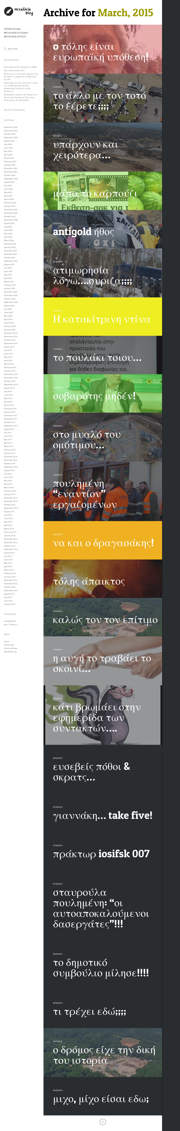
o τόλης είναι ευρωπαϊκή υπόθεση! (101, 51)
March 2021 (9, 281)
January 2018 (9, 412)
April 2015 (8, 525)
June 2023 (8, 189)
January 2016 (9, 494)
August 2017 (9, 429)
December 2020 (10, 292)
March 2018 (9, 405)
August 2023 (9, 182)
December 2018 (10, 374)
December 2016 (10, 456)
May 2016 (8, 480)
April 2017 (8, 442)
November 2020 (10, 295)
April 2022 (8, 237)
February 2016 (10, 491)
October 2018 (9, 381)
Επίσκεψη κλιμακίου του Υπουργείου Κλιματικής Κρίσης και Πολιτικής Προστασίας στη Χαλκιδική (20, 97)
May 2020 (8, 316)
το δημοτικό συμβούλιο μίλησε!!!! (101, 967)
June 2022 (8, 230)
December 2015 (10, 497)
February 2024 (10, 161)
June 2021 (8, 271)
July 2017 (8, 432)
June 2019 (8, 353)
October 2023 (9, 175)
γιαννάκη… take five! (103, 815)
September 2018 (11, 384)
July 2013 (8, 597)
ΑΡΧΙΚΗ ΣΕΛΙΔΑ (12, 28)
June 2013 (8, 600)
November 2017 (10, 418)
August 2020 (9, 305)
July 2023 (8, 185)
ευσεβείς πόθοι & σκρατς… (91, 771)
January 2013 (9, 604)
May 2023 (8, 192)
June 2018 (8, 394)
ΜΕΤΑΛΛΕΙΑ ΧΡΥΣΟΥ (15, 36)
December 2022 (10, 209)
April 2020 (8, 319)
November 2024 (10, 130)
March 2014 (9, 569)
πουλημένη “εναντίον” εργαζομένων (85, 493)
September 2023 (11, 178)
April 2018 (8, 401)
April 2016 (8, 484)
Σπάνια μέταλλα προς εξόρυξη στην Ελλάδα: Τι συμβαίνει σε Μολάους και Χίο (21, 76)
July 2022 (8, 226)
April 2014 (8, 566)
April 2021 (8, 278)
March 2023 (9, 199)
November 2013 (10, 583)
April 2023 (8, 195)
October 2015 (9, 504)
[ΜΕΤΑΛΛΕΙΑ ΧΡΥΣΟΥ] (18, 15)
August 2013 (9, 593)
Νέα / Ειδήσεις (11, 624)
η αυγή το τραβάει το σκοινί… (102, 663)
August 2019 (9, 346)
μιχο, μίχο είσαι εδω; (101, 1098)
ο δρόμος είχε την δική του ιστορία (104, 1054)
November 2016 (10, 460)
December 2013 (10, 580)
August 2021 (9, 264)
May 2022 (8, 233)
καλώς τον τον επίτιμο (105, 619)
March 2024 (9, 158)
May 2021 (8, 274)
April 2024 (8, 154)
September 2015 (11, 508)
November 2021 (10, 254)
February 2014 (10, 573)
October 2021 (9, 257)
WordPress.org (10, 651)
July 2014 (8, 556)
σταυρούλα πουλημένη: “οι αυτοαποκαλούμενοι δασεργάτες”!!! (101, 907)
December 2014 (10, 539)
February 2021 (10, 285)
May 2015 (8, 521)
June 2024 (8, 147)
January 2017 (9, 453)
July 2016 (8, 473)
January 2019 (9, 370)
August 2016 (9, 470)
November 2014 (10, 542)
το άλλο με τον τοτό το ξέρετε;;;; (99, 100)
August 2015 (9, 511)
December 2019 (10, 333)
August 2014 (9, 552)
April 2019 (8, 360)
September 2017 (11, 425)
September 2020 (11, 302)
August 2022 (9, 223)
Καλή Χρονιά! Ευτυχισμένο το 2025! (20, 67)
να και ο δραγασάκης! (103, 542)
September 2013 (11, 590)
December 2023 (10, 168)
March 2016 (9, 487)
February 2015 (10, 532)
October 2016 (9, 463)
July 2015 (8, 515)
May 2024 (8, 151)
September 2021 (11, 261)
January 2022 (9, 247)
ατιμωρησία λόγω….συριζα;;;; (92, 275)
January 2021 (9, 288)
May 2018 (8, 398)
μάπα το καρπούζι (95, 192)
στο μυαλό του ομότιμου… (87, 439)
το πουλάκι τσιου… (97, 357)
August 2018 (9, 388)
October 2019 (9, 340)
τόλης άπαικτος (89, 580)
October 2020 (9, 298)
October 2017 (9, 422)
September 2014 (11, 549)
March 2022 (9, 240)
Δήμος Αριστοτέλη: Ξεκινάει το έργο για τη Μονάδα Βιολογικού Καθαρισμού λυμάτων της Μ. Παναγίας (21, 86)
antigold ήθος (83, 231)
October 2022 (9, 216)
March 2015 (9, 528)
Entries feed (9, 644)
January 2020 (9, 329)
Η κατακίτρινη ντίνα (102, 318)
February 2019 (10, 367)
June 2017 (8, 436)
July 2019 (8, 350)
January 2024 (9, 165)
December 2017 (10, 415)
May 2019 (8, 357)
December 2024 (10, 127)
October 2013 (9, 587)
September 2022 (11, 219)
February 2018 (10, 408)
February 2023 (10, 202)
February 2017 (10, 449)
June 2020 (8, 312)
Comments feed (10, 648)
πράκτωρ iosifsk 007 (101, 853)
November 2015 (10, 501)
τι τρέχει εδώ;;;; (89, 1010)
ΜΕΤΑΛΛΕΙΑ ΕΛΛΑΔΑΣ (16, 32)
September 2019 (11, 343)
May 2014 (8, 563)
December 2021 (10, 250)
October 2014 (9, 545)
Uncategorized (10, 621)
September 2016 (11, 467)
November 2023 (10, 171)
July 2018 (8, 391)
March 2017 (9, 446)
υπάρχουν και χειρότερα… (85, 149)
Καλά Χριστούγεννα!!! (14, 70)
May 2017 (8, 439)
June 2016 (8, 477)
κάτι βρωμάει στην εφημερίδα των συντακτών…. (97, 717)
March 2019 (9, 364)
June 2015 (8, 518)
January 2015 (9, 535)
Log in (6, 641)
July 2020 (8, 309)
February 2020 (10, 326)
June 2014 (8, 559)
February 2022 (10, 243)
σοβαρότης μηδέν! (94, 395)
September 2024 (11, 137)
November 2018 (10, 377)
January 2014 (9, 576)
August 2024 (9, 141)
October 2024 (9, 134)
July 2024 (8, 144)
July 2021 (8, 267)
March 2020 (9, 322)
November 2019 (10, 336)
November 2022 (10, 213)
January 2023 (9, 206)
